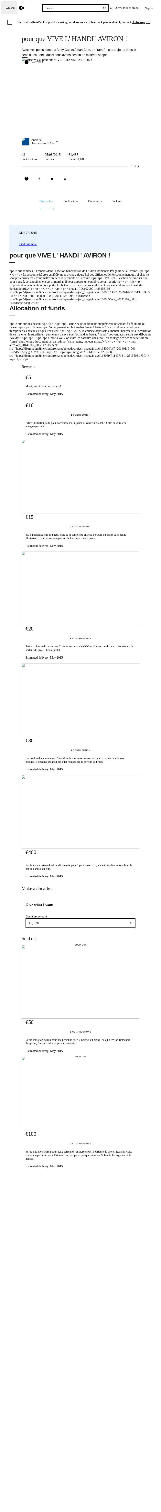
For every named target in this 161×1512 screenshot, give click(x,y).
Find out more (28, 244)
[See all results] (105, 8)
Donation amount (36, 916)
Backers (117, 201)
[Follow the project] (26, 179)
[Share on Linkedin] (65, 179)
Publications (70, 201)
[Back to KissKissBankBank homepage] (21, 8)
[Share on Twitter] (52, 179)
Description (47, 201)
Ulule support (141, 22)
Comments (95, 201)
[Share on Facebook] (39, 179)
